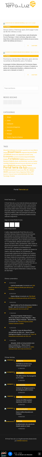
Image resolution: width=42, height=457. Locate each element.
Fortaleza (13, 158)
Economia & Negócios (13, 127)
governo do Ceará (30, 159)
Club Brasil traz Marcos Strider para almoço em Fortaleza (22, 287)
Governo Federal (8, 161)
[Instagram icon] (24, 444)
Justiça (35, 161)
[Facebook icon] (18, 444)
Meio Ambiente (10, 163)
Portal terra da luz (15, 167)
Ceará (17, 152)
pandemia (19, 165)
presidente (13, 170)
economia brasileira (18, 157)
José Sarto (30, 161)
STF (32, 172)
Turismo (12, 176)
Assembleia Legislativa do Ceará (25, 150)
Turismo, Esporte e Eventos (15, 137)
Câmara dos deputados (18, 154)
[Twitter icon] (21, 444)
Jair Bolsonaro (23, 161)
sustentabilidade (23, 174)
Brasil (11, 152)
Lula (4, 163)
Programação (20, 170)
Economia (8, 156)
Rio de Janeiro (29, 170)
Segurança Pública (25, 172)
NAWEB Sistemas (22, 440)
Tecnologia (6, 176)
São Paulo (30, 174)
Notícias (9, 130)
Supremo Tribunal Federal (10, 174)
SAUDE (5, 172)
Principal (9, 134)
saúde (10, 172)
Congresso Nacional (27, 152)
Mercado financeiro (20, 163)
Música (5, 165)
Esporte (27, 157)
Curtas (8, 120)
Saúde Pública (16, 172)
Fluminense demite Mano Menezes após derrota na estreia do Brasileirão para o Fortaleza (20, 58)
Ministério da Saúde (31, 163)
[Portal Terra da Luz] (21, 4)
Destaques (10, 124)
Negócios (11, 165)
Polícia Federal (27, 165)
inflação (16, 161)
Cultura (8, 154)
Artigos (9, 117)
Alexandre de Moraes (9, 150)
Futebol (21, 159)
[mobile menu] (39, 4)
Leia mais (34, 45)
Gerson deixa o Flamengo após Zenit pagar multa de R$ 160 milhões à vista (20, 29)
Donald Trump (29, 154)
